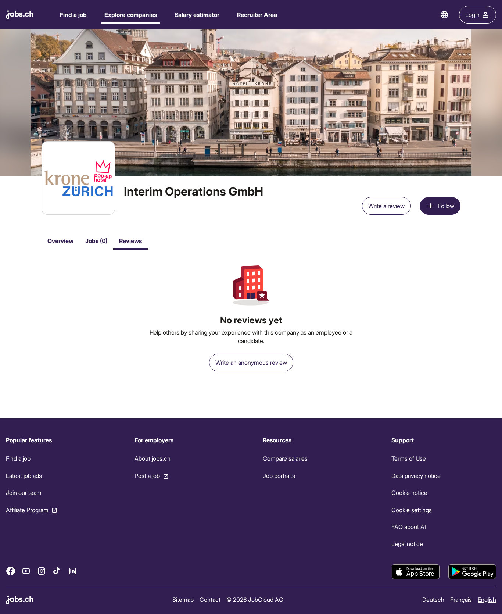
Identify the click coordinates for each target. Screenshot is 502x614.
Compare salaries (285, 458)
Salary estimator (197, 14)
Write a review (386, 205)
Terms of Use (408, 458)
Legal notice (407, 543)
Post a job (147, 475)
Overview (60, 240)
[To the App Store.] (416, 571)
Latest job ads (24, 475)
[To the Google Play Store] (472, 571)
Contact (210, 599)
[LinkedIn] (72, 571)
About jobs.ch (153, 458)
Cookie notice (409, 492)
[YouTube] (26, 571)
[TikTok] (57, 571)
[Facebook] (10, 571)
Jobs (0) (96, 240)
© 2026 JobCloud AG (254, 599)
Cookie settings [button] (411, 509)
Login (472, 14)
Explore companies (130, 14)
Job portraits (279, 475)
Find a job (73, 14)
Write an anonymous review (251, 362)
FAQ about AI (408, 526)
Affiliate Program (27, 509)
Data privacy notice (416, 475)
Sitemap (183, 599)
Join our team (24, 492)
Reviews (130, 240)
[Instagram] (41, 571)
